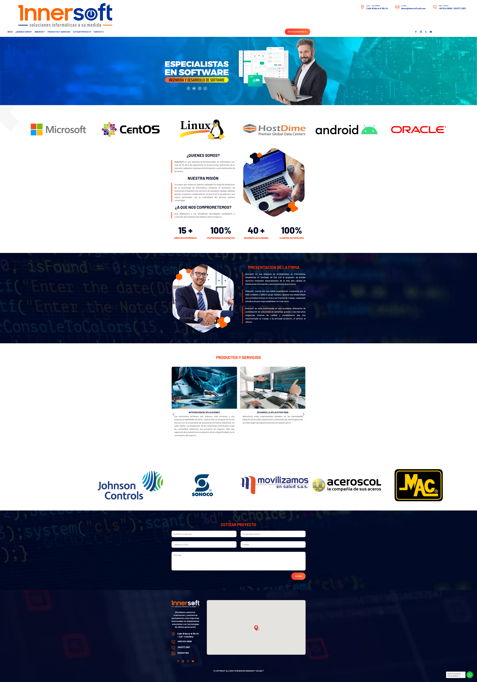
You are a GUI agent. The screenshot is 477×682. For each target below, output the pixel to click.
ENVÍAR (298, 576)
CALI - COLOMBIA (373, 6)
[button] (173, 414)
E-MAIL (404, 6)
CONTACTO (98, 32)
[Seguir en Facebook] (416, 32)
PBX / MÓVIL (444, 6)
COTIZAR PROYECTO (82, 32)
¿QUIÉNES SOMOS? (23, 32)
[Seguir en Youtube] (431, 32)
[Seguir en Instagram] (421, 32)
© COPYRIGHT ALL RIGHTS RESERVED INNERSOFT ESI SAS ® (238, 671)
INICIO (10, 32)
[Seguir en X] (426, 32)
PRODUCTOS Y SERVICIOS (59, 32)
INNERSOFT (40, 32)
